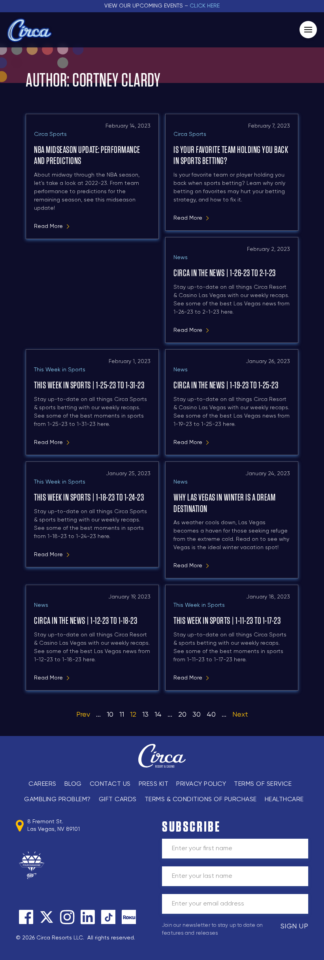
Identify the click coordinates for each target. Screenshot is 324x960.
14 (158, 714)
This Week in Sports (59, 370)
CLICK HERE (205, 6)
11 (121, 714)
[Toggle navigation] (308, 29)
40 (211, 714)
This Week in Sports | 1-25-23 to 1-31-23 (89, 385)
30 (196, 714)
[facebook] (26, 917)
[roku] (129, 917)
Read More (48, 226)
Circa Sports (50, 134)
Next (240, 714)
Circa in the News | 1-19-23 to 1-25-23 (225, 385)
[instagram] (67, 917)
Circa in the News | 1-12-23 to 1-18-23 (85, 621)
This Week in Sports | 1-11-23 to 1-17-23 (227, 621)
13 (145, 714)
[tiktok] (108, 917)
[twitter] (47, 917)
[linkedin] (88, 917)
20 (182, 714)
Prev (83, 714)
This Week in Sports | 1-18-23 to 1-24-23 (89, 498)
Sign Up (295, 926)
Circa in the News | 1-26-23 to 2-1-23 (224, 273)
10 (110, 714)
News (180, 257)
